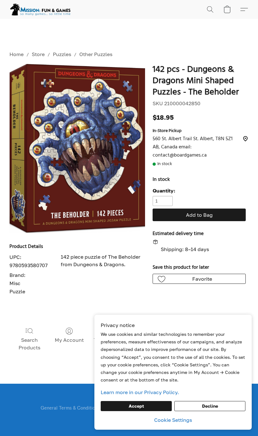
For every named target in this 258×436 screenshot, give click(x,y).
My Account (69, 340)
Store (38, 54)
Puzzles (62, 54)
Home (16, 54)
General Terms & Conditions (70, 408)
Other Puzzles (95, 54)
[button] (40, 9)
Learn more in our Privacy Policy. (140, 392)
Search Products (29, 344)
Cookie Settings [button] (173, 420)
